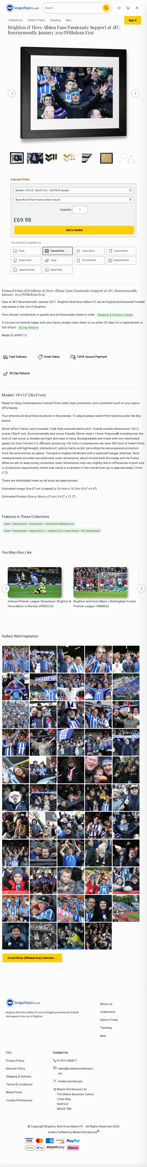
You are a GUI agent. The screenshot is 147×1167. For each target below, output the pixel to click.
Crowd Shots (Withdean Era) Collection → (32, 958)
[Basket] (128, 8)
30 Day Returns (28, 327)
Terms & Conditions (19, 1084)
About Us (106, 1004)
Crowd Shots (35, 523)
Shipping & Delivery (18, 1076)
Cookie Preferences (19, 1100)
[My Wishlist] (119, 8)
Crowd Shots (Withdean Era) (59, 523)
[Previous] (12, 93)
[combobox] (72, 8)
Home (7, 523)
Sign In (133, 20)
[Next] (135, 93)
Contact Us (60, 1052)
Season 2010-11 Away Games (63, 530)
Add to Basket (74, 230)
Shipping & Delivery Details (115, 314)
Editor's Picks (36, 20)
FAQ (8, 1052)
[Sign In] (137, 8)
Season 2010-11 (37, 530)
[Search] (106, 8)
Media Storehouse (85, 1132)
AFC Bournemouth (90, 530)
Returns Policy (15, 1068)
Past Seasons (20, 523)
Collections (15, 20)
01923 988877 (67, 1060)
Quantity (65, 209)
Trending (55, 20)
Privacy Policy (15, 1060)
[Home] (22, 8)
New (68, 20)
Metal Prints (14, 1092)
